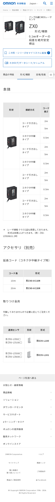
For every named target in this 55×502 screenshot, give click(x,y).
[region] (27, 160)
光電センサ (50, 10)
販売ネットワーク (12, 436)
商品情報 (15, 10)
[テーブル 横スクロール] (26, 101)
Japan (32, 3)
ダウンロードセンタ (13, 407)
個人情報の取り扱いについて (14, 471)
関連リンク (41, 462)
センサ (39, 10)
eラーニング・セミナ (13, 421)
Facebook (42, 480)
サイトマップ (14, 462)
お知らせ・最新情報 (13, 385)
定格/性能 (41, 74)
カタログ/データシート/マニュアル (26, 62)
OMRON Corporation (13, 454)
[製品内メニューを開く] (50, 74)
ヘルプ (41, 454)
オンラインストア (12, 443)
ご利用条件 (41, 471)
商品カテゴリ (28, 10)
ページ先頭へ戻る (27, 377)
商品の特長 (8, 74)
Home (5, 10)
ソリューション (11, 399)
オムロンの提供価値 (13, 429)
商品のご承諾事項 (14, 480)
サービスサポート (12, 414)
